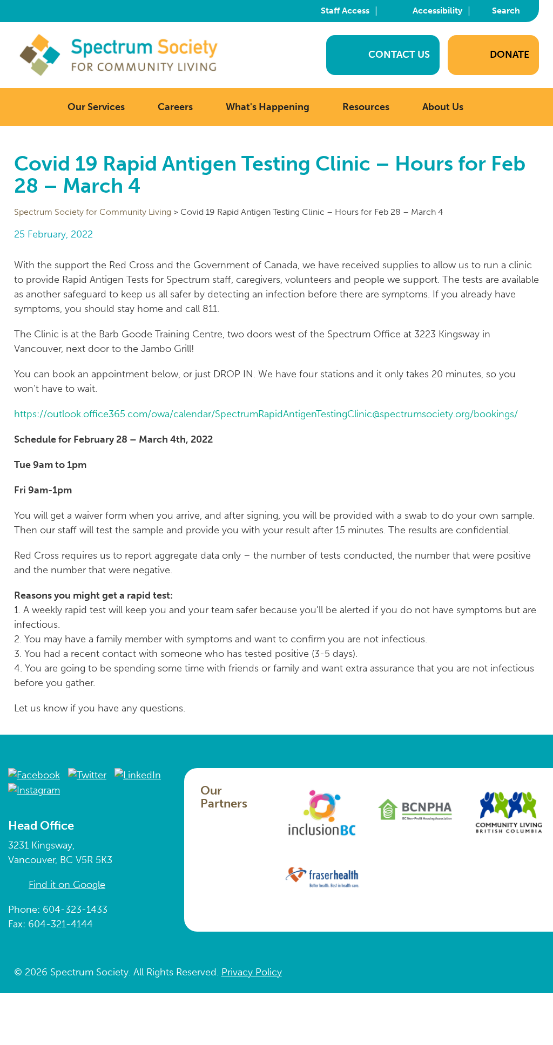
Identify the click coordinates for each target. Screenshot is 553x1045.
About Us (442, 107)
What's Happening (267, 107)
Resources (365, 107)
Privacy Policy (251, 972)
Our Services (96, 107)
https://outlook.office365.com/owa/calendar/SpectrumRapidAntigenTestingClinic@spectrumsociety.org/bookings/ (266, 414)
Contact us (399, 54)
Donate (509, 54)
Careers (175, 107)
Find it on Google (67, 885)
